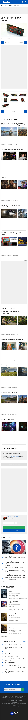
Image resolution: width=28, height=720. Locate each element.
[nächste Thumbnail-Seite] (25, 111)
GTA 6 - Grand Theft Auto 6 (13, 601)
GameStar (4, 703)
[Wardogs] (5, 628)
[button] (22, 2)
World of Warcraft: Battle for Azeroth (13, 665)
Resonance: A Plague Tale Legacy (14, 614)
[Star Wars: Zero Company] (5, 593)
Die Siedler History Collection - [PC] (13, 651)
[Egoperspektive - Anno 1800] (9, 371)
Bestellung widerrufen (10, 697)
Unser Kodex (14, 696)
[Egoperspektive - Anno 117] (9, 399)
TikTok (17, 706)
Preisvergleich (14, 527)
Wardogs (11, 625)
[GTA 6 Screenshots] (9, 184)
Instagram (14, 706)
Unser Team (9, 696)
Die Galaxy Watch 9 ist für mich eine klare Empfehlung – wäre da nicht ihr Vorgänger (15, 574)
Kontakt (24, 697)
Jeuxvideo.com (23, 703)
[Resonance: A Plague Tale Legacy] (5, 617)
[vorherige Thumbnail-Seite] (2, 111)
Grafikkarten (11, 522)
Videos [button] (17, 5)
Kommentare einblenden (14, 464)
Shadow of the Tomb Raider (11, 656)
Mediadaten (14, 699)
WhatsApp (21, 706)
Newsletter (20, 697)
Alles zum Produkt (14, 531)
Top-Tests (6, 538)
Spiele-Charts (8, 641)
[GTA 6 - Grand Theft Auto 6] (5, 605)
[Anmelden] (22, 689)
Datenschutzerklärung (21, 699)
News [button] (11, 5)
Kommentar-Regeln (14, 456)
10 (2, 672)
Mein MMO (13, 703)
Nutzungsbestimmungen (6, 699)
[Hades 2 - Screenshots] (9, 426)
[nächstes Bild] (25, 42)
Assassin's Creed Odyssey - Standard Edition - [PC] (15, 668)
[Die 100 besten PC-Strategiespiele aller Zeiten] (9, 241)
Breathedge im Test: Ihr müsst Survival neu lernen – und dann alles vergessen (15, 578)
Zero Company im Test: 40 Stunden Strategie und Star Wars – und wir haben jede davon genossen (15, 557)
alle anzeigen (23, 537)
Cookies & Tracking (10, 700)
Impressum (5, 696)
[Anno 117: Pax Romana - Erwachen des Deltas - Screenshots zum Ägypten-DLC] (9, 131)
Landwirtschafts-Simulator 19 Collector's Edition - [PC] (14, 659)
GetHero (17, 703)
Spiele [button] (6, 5)
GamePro (8, 703)
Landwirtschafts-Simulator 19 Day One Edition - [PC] (14, 647)
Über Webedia (20, 696)
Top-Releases (7, 587)
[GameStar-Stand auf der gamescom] (9, 156)
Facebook (9, 706)
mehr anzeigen (4, 636)
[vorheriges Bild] (2, 42)
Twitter (6, 706)
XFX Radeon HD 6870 (13, 517)
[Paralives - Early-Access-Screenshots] (9, 346)
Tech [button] (23, 5)
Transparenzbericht (18, 700)
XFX (16, 522)
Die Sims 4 (7, 653)
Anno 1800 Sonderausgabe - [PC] (13, 644)
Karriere (16, 697)
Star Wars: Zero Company (12, 590)
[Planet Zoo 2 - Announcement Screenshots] (9, 320)
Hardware (5, 522)
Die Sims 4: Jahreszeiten (10, 662)
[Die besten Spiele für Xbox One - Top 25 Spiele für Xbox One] (9, 213)
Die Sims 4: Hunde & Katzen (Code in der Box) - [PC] (14, 672)
